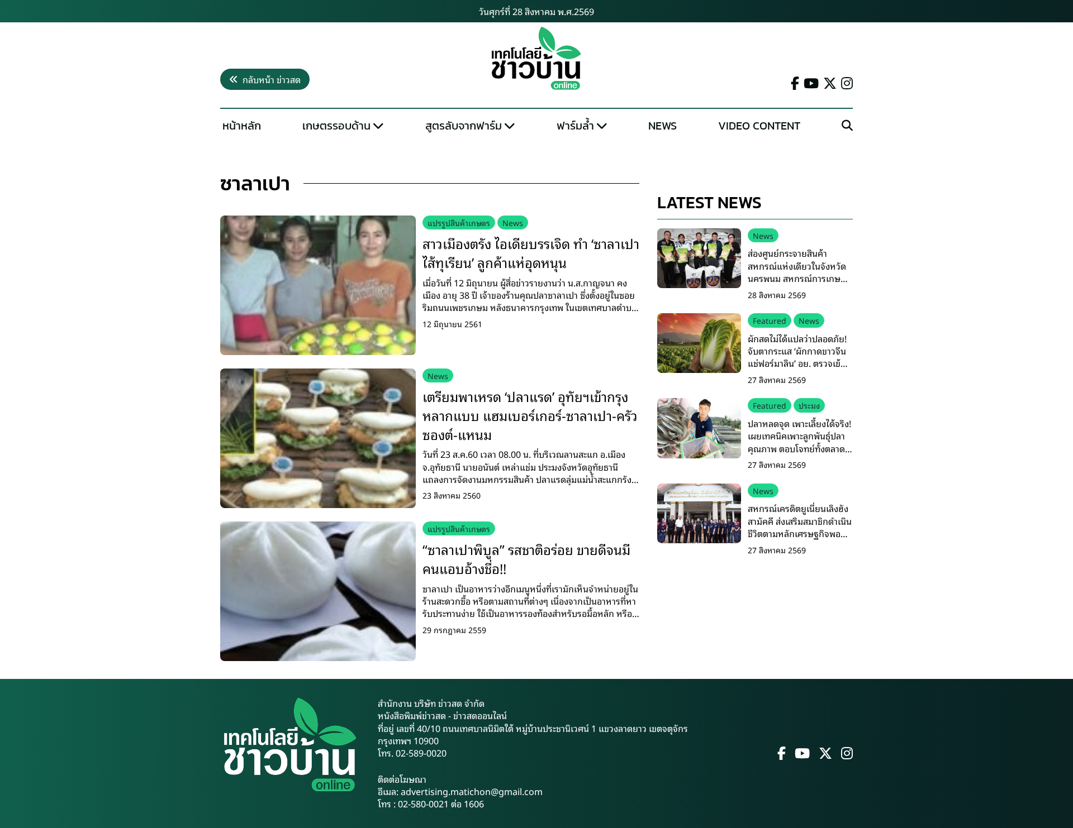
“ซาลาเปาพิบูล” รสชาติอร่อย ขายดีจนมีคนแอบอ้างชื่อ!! (526, 558)
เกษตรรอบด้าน (336, 125)
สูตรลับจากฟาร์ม (463, 125)
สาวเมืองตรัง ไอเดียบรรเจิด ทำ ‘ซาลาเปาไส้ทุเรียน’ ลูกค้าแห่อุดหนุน (530, 252)
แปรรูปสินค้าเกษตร (459, 222)
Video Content (759, 125)
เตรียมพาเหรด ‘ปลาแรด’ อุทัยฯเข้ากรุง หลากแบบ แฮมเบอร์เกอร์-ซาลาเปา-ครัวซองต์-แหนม (530, 414)
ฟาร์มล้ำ (575, 125)
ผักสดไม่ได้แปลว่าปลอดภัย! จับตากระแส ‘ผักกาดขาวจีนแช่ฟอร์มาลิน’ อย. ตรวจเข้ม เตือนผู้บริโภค (797, 357)
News (662, 125)
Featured (769, 320)
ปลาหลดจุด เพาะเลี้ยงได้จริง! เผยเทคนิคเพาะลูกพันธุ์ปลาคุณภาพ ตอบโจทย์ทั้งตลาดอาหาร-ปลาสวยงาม (799, 442)
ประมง (809, 405)
